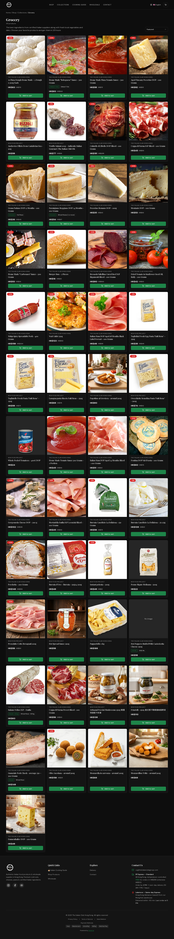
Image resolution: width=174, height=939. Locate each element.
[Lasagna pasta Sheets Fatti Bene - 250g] (66, 373)
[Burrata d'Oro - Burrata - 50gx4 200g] (66, 559)
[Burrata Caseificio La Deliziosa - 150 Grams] (107, 497)
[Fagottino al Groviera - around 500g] (107, 373)
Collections (63, 5)
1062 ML (142, 651)
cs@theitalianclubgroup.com (147, 870)
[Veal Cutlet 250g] (66, 311)
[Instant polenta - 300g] (107, 559)
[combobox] (156, 29)
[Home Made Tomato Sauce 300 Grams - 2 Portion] (66, 435)
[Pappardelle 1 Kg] (107, 618)
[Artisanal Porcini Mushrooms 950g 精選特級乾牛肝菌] (107, 685)
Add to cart (27, 96)
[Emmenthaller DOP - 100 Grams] (25, 814)
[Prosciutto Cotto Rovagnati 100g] (25, 618)
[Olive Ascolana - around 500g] (66, 748)
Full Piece (20, 215)
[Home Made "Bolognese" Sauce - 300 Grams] (66, 55)
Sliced (11, 780)
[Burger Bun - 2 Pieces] (66, 249)
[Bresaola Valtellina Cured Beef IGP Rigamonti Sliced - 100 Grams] (107, 249)
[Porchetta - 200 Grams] (25, 559)
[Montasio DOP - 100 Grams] (148, 183)
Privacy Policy (72, 919)
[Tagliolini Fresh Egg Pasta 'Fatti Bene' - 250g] (148, 311)
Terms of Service (87, 919)
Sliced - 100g (13, 714)
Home (8, 13)
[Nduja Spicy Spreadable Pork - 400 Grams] (25, 311)
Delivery (93, 870)
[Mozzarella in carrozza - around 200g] (107, 748)
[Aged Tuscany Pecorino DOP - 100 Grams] (148, 55)
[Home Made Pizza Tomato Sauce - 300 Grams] (107, 55)
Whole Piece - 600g (27, 714)
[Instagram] (8, 885)
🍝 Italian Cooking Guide (57, 870)
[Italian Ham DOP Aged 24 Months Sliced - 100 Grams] (107, 435)
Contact (107, 5)
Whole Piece (20, 780)
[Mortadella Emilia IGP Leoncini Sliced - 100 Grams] (66, 497)
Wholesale (94, 5)
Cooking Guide (79, 5)
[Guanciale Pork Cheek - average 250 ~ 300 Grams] (25, 748)
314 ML (134, 651)
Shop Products (54, 874)
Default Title (54, 87)
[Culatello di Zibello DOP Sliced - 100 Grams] (107, 121)
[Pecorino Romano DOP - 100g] (107, 183)
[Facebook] (15, 885)
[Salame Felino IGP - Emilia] (25, 685)
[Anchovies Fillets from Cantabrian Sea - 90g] (25, 121)
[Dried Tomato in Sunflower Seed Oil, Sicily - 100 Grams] (148, 249)
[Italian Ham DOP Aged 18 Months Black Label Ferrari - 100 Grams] (107, 311)
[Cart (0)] (165, 4)
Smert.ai (91, 930)
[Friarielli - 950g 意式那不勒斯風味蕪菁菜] (148, 685)
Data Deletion (101, 919)
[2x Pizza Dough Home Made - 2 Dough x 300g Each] (25, 55)
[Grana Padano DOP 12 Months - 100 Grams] (25, 183)
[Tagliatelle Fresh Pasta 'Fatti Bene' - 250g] (25, 373)
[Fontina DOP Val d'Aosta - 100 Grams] (148, 435)
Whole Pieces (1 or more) (66, 215)
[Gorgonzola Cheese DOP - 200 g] (25, 497)
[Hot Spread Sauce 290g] (66, 618)
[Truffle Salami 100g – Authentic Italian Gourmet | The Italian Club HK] (66, 121)
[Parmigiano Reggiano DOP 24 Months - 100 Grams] (66, 183)
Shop (51, 5)
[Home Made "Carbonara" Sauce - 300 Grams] (25, 249)
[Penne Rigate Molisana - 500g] (148, 559)
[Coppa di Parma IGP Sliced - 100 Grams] (148, 121)
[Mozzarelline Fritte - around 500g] (148, 748)
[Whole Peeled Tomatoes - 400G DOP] (25, 435)
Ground (11, 215)
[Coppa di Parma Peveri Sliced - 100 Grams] (66, 685)
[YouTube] (21, 885)
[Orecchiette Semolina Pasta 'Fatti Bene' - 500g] (148, 373)
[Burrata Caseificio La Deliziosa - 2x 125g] (148, 497)
